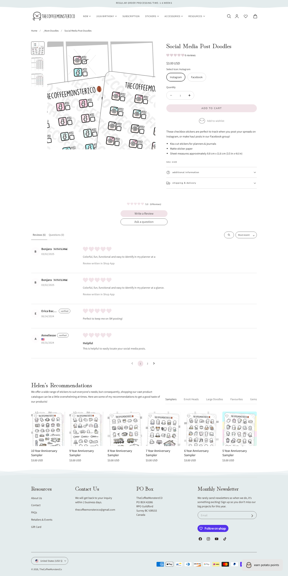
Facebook (197, 77)
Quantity (171, 87)
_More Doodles (51, 30)
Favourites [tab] (236, 399)
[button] (228, 16)
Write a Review (144, 213)
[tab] (37, 48)
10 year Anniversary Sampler (44, 453)
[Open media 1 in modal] (148, 48)
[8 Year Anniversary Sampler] (125, 429)
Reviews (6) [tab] (39, 235)
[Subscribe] (252, 515)
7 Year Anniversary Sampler (158, 453)
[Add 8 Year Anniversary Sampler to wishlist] (112, 416)
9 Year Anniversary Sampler (81, 453)
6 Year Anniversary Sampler (196, 453)
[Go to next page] (155, 363)
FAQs (34, 512)
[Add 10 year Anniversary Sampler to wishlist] (35, 416)
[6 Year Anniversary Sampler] (201, 429)
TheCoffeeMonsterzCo (50, 569)
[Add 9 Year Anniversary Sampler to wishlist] (73, 416)
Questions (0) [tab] (56, 235)
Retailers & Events (41, 519)
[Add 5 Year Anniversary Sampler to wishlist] (226, 416)
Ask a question (144, 222)
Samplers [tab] (171, 399)
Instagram (176, 77)
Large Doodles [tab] (214, 399)
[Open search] (229, 235)
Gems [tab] (253, 399)
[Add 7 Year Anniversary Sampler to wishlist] (150, 416)
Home (34, 30)
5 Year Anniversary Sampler (234, 453)
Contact (36, 505)
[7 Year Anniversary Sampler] (163, 429)
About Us (36, 498)
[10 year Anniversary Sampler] (48, 429)
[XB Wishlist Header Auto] (245, 16)
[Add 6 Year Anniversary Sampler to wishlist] (188, 416)
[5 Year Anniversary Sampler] (239, 429)
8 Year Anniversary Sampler (120, 453)
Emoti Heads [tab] (191, 399)
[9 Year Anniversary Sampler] (86, 429)
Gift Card (36, 527)
